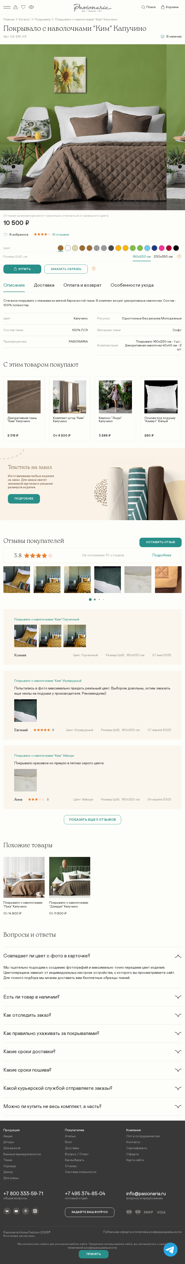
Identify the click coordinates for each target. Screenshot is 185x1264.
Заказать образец (66, 269)
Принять (93, 1254)
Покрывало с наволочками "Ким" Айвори (44, 755)
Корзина (172, 7)
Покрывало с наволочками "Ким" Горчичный (46, 619)
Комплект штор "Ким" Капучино (68, 420)
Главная (8, 19)
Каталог (24, 19)
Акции (7, 1136)
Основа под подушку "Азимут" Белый (160, 420)
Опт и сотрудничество (143, 1136)
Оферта (132, 1154)
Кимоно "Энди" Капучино (110, 420)
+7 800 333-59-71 (23, 1193)
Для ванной (11, 1148)
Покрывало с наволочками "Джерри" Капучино (68, 904)
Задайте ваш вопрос (90, 1212)
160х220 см (142, 256)
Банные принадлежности (22, 1154)
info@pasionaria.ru (146, 1193)
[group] (60, 248)
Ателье (70, 1136)
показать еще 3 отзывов (92, 819)
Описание (14, 285)
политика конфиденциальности (158, 1232)
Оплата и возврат (82, 285)
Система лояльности (80, 1172)
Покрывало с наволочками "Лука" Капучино (22, 904)
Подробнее (161, 555)
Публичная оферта (117, 1232)
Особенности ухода (132, 285)
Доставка (44, 285)
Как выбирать (74, 1160)
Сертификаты (136, 1148)
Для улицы (11, 1178)
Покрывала (43, 19)
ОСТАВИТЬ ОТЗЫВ (160, 542)
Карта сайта (135, 1160)
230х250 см (163, 256)
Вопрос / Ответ (77, 1154)
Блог (68, 1142)
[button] (7, 406)
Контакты (133, 1142)
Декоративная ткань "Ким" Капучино (22, 420)
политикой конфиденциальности (92, 1247)
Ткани (7, 1160)
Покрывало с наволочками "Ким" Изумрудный (47, 680)
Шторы (8, 1142)
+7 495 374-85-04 (85, 1193)
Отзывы (71, 1166)
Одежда (9, 1166)
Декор (8, 1172)
